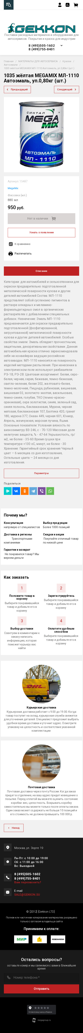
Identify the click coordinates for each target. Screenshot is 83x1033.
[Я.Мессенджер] (8, 491)
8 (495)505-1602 (42, 45)
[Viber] (42, 491)
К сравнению (22, 244)
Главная (9, 61)
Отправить (41, 989)
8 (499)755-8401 (42, 49)
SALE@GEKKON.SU (27, 894)
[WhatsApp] (50, 491)
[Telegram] (33, 491)
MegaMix (13, 188)
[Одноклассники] (25, 491)
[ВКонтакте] (16, 491)
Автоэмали (11, 64)
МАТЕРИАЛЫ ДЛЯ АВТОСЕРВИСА (38, 61)
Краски (67, 61)
